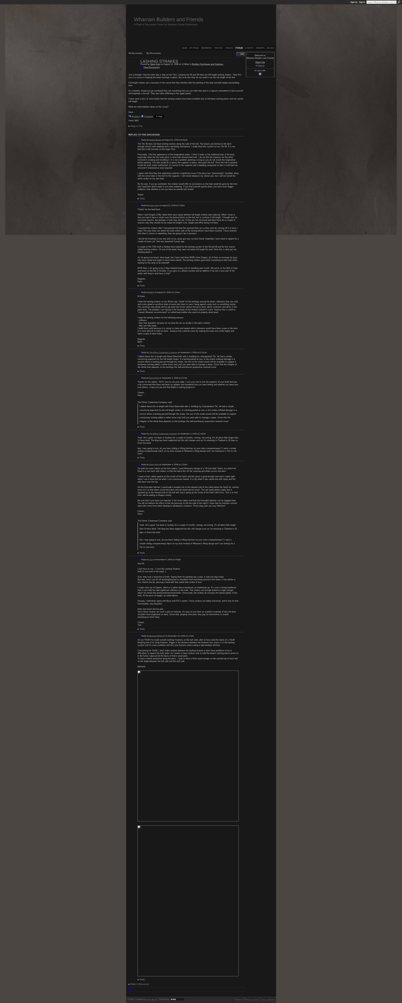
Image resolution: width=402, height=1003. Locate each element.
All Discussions (135, 53)
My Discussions (153, 53)
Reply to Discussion (138, 984)
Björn (151, 292)
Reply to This (135, 126)
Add (242, 54)
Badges (239, 999)
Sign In (362, 2)
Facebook (148, 116)
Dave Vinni (155, 64)
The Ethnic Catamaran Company (163, 352)
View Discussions (152, 67)
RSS (130, 989)
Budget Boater (155, 140)
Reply (141, 198)
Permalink (139, 140)
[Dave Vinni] (133, 68)
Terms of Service (267, 999)
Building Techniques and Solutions (207, 64)
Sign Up (353, 2)
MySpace (136, 116)
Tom (151, 560)
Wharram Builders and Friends (168, 19)
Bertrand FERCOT (157, 636)
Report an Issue (251, 999)
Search (399, 2)
